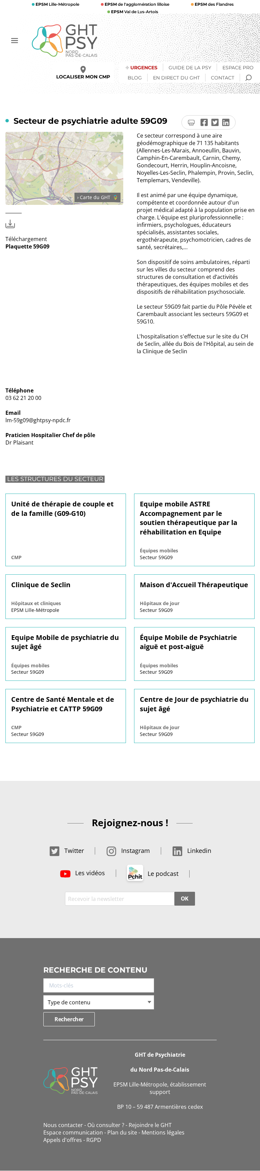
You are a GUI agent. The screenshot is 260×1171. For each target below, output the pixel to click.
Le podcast (162, 873)
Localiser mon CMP (83, 77)
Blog (135, 78)
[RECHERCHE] (248, 78)
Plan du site (122, 1132)
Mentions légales (163, 1132)
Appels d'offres (62, 1140)
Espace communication (73, 1132)
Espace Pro (238, 68)
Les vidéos (89, 873)
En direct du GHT (176, 78)
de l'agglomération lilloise (137, 4)
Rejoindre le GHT (150, 1125)
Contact (222, 78)
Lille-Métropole (57, 4)
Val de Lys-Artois (134, 11)
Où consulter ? (105, 1125)
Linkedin (198, 850)
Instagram (135, 850)
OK (185, 898)
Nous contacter (63, 1125)
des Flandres (214, 4)
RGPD (93, 1140)
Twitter (73, 850)
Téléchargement (27, 242)
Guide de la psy (190, 68)
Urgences (143, 68)
